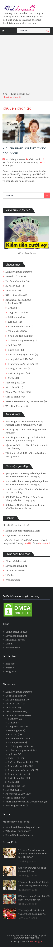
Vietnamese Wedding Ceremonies (24, 401)
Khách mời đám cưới (19, 326)
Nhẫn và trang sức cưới (20, 340)
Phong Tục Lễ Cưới (15, 392)
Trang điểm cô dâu (18, 359)
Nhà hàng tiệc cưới (18, 336)
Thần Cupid (35, 159)
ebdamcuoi (44, 543)
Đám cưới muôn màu (16, 272)
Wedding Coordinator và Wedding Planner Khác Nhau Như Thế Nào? (32, 853)
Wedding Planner (15, 406)
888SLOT (10, 497)
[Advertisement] (26, 64)
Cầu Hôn (12, 307)
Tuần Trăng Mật (16, 373)
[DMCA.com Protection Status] (17, 616)
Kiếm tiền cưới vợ (14, 295)
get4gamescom (14, 473)
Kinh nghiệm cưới (15, 300)
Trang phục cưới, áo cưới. (21, 364)
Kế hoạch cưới (12, 286)
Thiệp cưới (13, 350)
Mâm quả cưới (15, 331)
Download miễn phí (16, 566)
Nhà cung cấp (12, 382)
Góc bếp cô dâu (13, 276)
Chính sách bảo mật (16, 561)
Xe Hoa (12, 378)
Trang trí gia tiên (17, 368)
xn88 (8, 489)
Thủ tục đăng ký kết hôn (21, 354)
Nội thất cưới (12, 387)
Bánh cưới (13, 303)
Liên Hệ (27, 543)
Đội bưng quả (15, 317)
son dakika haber (15, 481)
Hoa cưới (12, 322)
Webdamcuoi (12, 580)
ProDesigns (35, 941)
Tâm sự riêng (31, 162)
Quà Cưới (12, 345)
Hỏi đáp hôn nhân (12, 162)
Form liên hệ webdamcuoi (19, 835)
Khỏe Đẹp (10, 290)
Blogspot (10, 663)
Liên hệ (9, 575)
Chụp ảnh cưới (15, 312)
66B (7, 505)
